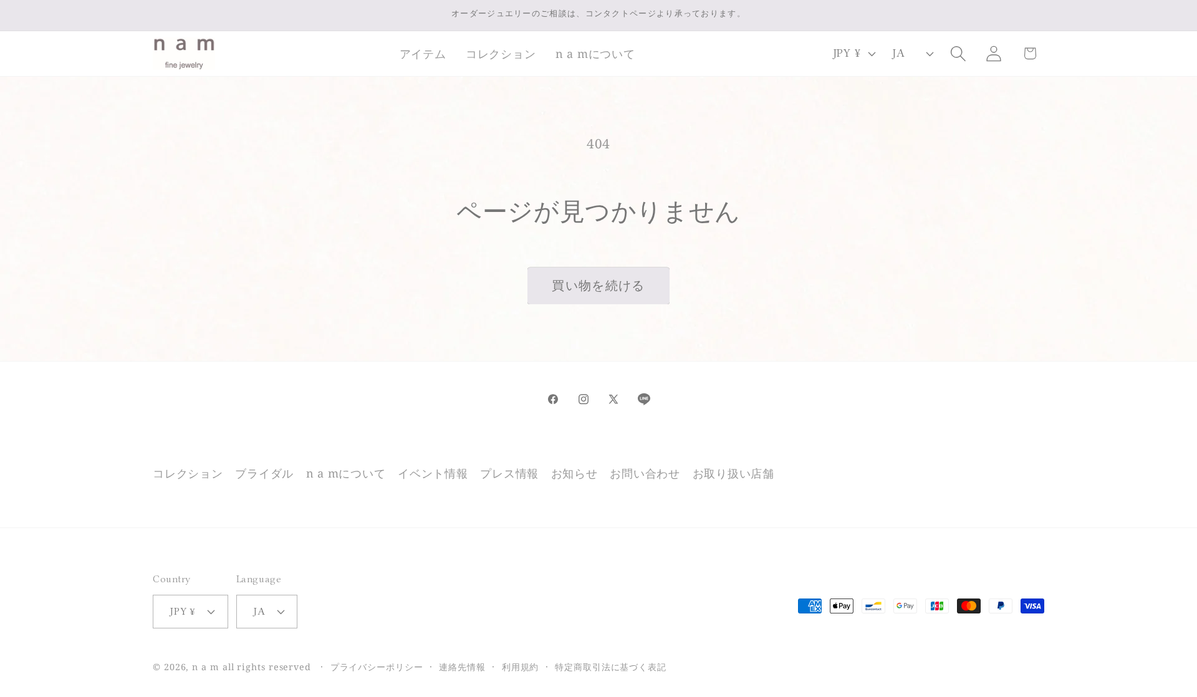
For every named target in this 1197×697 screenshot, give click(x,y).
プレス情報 (509, 473)
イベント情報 (433, 473)
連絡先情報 (462, 667)
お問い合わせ (645, 473)
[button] (423, 53)
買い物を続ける (598, 285)
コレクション (188, 473)
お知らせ (574, 473)
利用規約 (520, 667)
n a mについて (346, 473)
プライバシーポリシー (376, 667)
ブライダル (264, 473)
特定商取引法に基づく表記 (610, 667)
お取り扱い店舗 (733, 473)
